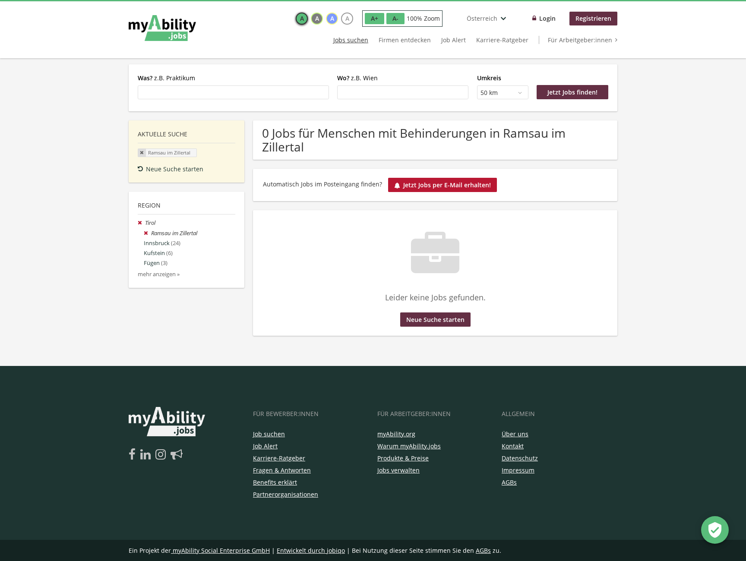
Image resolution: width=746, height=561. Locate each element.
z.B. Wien (357, 78)
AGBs (509, 482)
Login (547, 18)
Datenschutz (520, 458)
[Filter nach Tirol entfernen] (141, 223)
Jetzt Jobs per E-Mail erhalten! (447, 185)
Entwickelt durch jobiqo (311, 550)
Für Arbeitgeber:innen (580, 40)
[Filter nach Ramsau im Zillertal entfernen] (147, 233)
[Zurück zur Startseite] (162, 28)
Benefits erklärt (275, 482)
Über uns (515, 434)
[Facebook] (134, 455)
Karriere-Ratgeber (502, 40)
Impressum (518, 470)
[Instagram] (162, 455)
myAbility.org (396, 434)
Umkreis (489, 78)
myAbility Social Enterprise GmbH (221, 550)
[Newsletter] (177, 455)
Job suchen (269, 434)
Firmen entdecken (405, 40)
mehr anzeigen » (159, 274)
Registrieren (593, 18)
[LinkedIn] (147, 455)
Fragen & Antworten (282, 470)
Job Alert (453, 40)
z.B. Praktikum (166, 78)
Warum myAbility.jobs (409, 446)
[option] (302, 19)
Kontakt (513, 446)
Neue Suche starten (174, 169)
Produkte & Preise (403, 458)
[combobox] (233, 92)
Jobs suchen (350, 40)
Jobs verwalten (398, 470)
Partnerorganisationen (285, 494)
